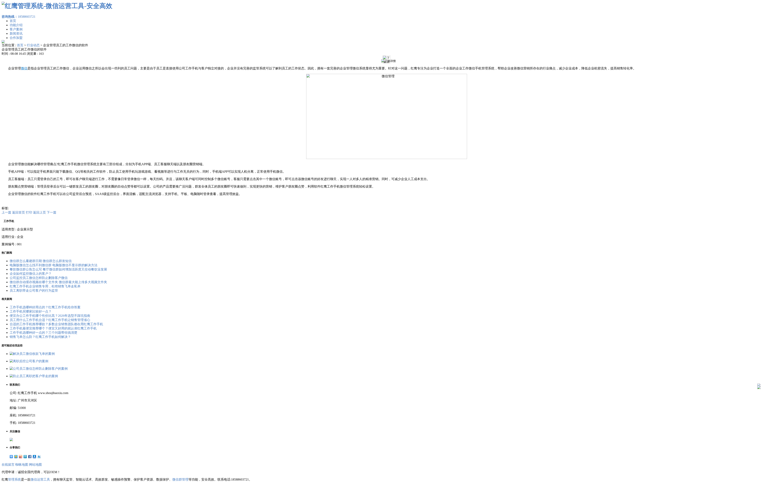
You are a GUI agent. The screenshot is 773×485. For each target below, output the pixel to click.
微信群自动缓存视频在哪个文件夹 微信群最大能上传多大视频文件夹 (58, 282)
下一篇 (51, 212)
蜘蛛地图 (21, 464)
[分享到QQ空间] (16, 456)
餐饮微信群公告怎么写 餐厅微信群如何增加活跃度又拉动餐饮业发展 (58, 269)
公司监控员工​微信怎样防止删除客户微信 (39, 278)
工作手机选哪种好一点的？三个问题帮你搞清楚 (43, 332)
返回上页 (39, 212)
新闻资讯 (16, 33)
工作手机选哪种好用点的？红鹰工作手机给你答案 (45, 307)
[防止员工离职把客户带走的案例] (34, 376)
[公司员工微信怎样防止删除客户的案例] (39, 368)
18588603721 (18, 16)
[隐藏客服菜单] (759, 374)
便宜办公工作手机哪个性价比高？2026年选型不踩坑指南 (50, 315)
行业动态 (33, 45)
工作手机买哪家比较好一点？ (31, 311)
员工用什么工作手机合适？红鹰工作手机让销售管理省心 (50, 320)
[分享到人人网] (34, 456)
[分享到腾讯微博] (25, 456)
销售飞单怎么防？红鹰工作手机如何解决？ (40, 336)
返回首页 (18, 212)
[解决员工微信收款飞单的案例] (32, 353)
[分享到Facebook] (30, 456)
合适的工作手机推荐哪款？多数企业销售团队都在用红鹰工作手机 (56, 324)
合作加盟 (16, 37)
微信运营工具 (40, 479)
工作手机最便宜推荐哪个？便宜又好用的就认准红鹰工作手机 (53, 328)
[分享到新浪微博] (20, 456)
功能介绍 (16, 25)
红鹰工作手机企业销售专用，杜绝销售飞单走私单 (45, 286)
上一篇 (6, 212)
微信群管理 (180, 479)
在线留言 (8, 464)
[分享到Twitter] (39, 456)
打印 (29, 212)
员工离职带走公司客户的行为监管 (34, 290)
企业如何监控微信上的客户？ (31, 273)
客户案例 (16, 29)
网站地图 (35, 464)
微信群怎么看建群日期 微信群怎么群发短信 (41, 261)
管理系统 (14, 479)
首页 (13, 21)
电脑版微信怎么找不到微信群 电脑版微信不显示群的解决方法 (53, 265)
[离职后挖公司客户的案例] (29, 361)
